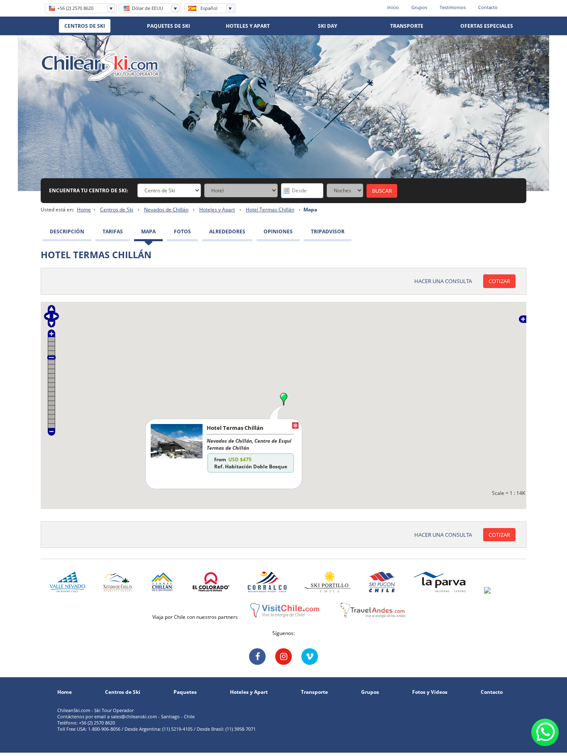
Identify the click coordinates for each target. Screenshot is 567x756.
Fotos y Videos (429, 692)
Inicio (393, 7)
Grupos (419, 7)
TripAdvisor (328, 231)
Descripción (67, 231)
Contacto (488, 7)
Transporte (314, 692)
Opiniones (278, 231)
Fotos (182, 231)
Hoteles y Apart (217, 209)
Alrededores (227, 231)
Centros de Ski (116, 209)
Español (209, 8)
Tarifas (113, 231)
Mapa (148, 231)
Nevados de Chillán (166, 209)
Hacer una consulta (443, 281)
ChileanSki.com (100, 67)
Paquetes (185, 692)
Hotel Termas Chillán (270, 209)
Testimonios (453, 7)
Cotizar (499, 281)
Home (84, 209)
